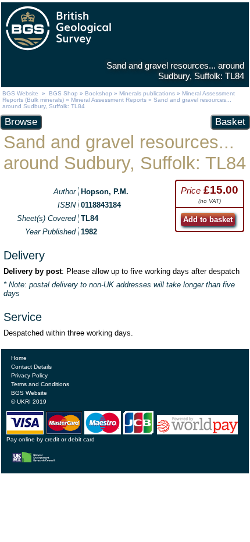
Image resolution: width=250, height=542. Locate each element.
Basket (230, 121)
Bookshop (98, 93)
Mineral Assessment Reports (109, 100)
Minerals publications (147, 93)
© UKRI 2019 (29, 401)
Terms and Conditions (40, 384)
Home (19, 358)
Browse (21, 121)
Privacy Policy (29, 375)
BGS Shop (63, 93)
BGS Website (20, 93)
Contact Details (31, 366)
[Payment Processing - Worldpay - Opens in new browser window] (198, 431)
